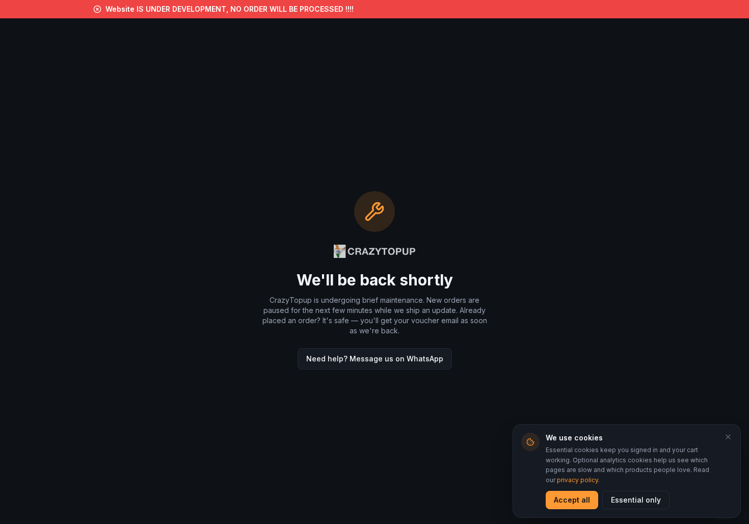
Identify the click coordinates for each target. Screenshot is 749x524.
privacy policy (577, 480)
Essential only (636, 499)
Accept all (572, 499)
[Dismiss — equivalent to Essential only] (728, 437)
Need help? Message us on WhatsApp (374, 358)
